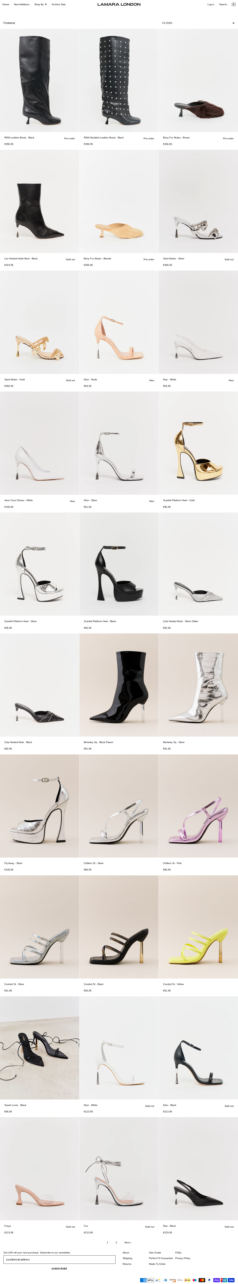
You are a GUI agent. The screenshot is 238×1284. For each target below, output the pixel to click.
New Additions (21, 4)
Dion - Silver (90, 500)
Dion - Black (169, 1105)
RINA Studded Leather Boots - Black (104, 137)
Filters (167, 23)
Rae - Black (169, 1225)
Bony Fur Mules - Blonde (97, 258)
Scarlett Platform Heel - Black (100, 621)
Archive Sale (59, 4)
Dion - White (90, 1105)
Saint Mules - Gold (14, 379)
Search (223, 4)
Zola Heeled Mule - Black (18, 742)
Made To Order (157, 1264)
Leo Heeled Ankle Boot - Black (21, 258)
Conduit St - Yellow (173, 984)
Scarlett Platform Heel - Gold (179, 500)
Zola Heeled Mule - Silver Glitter (180, 621)
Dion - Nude (90, 379)
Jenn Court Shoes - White (18, 500)
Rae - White (169, 379)
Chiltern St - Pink (172, 863)
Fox (86, 1225)
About (126, 1252)
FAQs (178, 1252)
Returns (127, 1264)
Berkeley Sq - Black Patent (98, 742)
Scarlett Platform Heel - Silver (20, 621)
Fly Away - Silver (13, 863)
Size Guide (155, 1252)
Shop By (39, 4)
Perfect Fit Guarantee (161, 1258)
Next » (128, 1242)
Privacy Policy (182, 1258)
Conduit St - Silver (14, 984)
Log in (211, 4)
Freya (7, 1225)
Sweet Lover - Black (15, 1105)
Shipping (127, 1258)
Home (5, 4)
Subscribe (59, 1268)
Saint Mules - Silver (173, 258)
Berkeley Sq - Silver (174, 742)
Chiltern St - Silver (94, 863)
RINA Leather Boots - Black (19, 137)
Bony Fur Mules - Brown (176, 137)
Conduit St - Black (93, 984)
